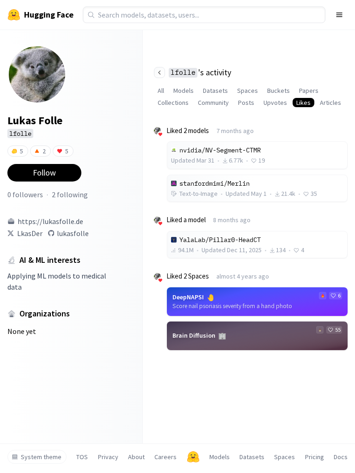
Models (183, 90)
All (161, 90)
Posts (246, 102)
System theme (41, 457)
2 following (70, 194)
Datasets (215, 90)
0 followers (25, 194)
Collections (173, 102)
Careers (165, 457)
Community (213, 102)
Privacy (108, 457)
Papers (308, 90)
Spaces (247, 90)
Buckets (278, 90)
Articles (330, 102)
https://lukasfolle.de (50, 221)
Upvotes (275, 102)
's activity (201, 72)
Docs (341, 457)
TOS (82, 457)
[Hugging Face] (193, 456)
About (136, 457)
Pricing (314, 457)
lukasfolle (73, 233)
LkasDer (30, 233)
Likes (303, 102)
